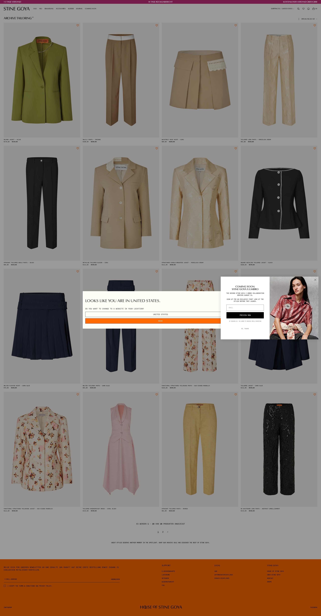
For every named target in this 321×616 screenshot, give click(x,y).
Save (160, 321)
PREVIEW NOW (245, 315)
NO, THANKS (245, 328)
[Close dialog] (315, 280)
